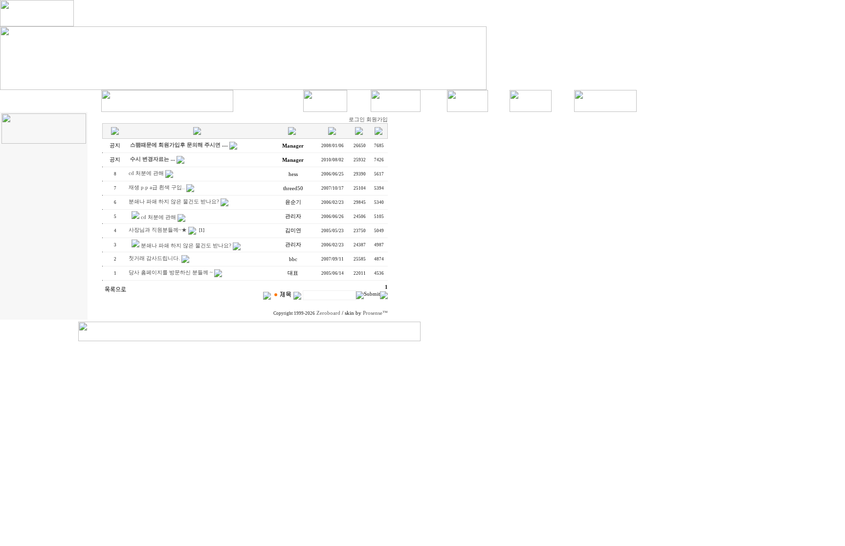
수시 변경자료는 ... (152, 159)
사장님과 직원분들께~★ (158, 230)
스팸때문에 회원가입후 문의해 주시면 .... (179, 145)
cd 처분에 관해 (146, 173)
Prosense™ (375, 313)
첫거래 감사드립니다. (154, 258)
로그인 (357, 119)
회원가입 (377, 119)
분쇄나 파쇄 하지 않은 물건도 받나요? (174, 201)
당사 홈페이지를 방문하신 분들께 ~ (171, 272)
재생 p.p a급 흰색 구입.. (157, 187)
